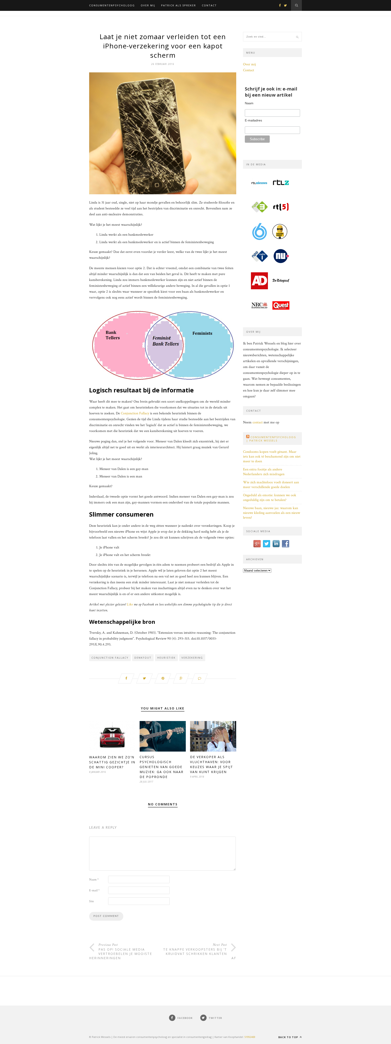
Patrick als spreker (178, 5)
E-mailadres (253, 120)
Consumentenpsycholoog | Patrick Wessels (271, 438)
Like (130, 604)
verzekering (192, 657)
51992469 (249, 1037)
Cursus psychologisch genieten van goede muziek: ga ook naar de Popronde (162, 767)
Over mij (148, 5)
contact (258, 422)
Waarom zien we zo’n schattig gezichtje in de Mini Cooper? (112, 762)
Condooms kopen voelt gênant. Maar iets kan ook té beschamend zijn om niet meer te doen (271, 456)
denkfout (142, 657)
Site (91, 901)
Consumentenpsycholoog (112, 5)
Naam (94, 880)
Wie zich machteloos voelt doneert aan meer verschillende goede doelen (271, 484)
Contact (209, 5)
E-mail (94, 890)
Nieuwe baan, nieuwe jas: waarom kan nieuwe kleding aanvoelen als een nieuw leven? (271, 513)
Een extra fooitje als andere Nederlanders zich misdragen (263, 472)
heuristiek (166, 657)
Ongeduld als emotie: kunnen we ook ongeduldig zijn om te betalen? (269, 497)
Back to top (288, 1037)
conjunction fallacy (110, 657)
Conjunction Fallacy (135, 413)
